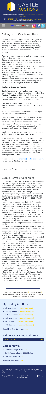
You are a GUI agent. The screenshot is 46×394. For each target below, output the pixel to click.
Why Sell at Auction (28, 296)
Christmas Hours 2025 (15, 356)
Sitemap (40, 376)
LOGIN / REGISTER (11, 340)
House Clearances (8, 294)
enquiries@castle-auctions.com (32, 19)
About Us (8, 292)
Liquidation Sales (35, 292)
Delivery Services (21, 294)
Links (34, 376)
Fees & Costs (16, 296)
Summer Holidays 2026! (16, 350)
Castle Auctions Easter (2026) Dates (21, 353)
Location (40, 294)
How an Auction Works (20, 292)
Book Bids (32, 294)
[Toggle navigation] (3, 25)
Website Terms (26, 376)
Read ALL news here (11, 360)
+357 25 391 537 (12, 19)
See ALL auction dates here (14, 329)
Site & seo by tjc (23, 377)
